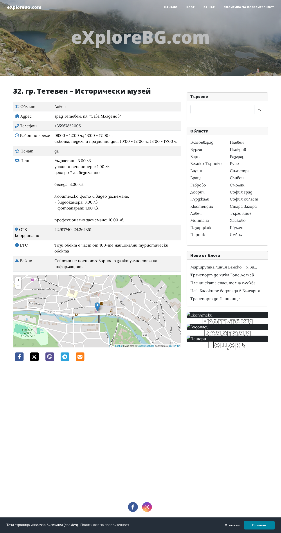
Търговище (241, 213)
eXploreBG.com (24, 7)
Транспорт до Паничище (215, 298)
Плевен (237, 142)
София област (244, 199)
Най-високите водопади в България (225, 290)
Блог (190, 7)
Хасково (238, 220)
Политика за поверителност (249, 7)
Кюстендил (201, 206)
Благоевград (201, 142)
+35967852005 (67, 125)
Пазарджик (200, 227)
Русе (234, 163)
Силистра (240, 170)
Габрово (198, 185)
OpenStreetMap (145, 345)
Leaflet (118, 345)
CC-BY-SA (174, 345)
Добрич (197, 192)
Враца (196, 177)
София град (241, 192)
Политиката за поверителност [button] (104, 525)
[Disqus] (97, 426)
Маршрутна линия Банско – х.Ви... (223, 267)
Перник (197, 234)
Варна (196, 156)
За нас (209, 7)
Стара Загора (243, 206)
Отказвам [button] (232, 525)
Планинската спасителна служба (223, 282)
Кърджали (199, 199)
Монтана (199, 220)
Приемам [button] (259, 525)
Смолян (237, 185)
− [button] (18, 285)
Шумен (236, 227)
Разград (237, 156)
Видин (196, 170)
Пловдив (238, 149)
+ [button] (18, 280)
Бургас (196, 149)
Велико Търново (206, 163)
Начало (171, 7)
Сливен (237, 177)
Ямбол (236, 234)
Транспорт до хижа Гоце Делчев (222, 274)
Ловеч (196, 213)
